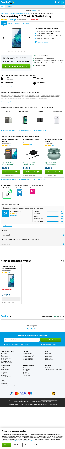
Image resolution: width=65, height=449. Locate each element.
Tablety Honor (48, 358)
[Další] (29, 38)
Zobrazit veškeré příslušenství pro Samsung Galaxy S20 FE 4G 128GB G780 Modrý (24, 130)
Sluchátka (3, 374)
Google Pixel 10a (4, 359)
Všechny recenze (7, 226)
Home (2, 13)
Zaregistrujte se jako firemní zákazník (53, 369)
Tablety (47, 351)
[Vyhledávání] (62, 6)
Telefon (6, 13)
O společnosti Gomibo (6, 382)
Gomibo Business (49, 367)
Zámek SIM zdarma (43, 42)
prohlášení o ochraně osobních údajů (11, 440)
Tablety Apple (48, 353)
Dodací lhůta (26, 370)
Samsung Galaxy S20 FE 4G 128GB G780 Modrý (42, 13)
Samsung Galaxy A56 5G (6, 358)
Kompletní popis (7, 102)
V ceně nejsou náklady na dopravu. (49, 400)
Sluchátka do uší (4, 372)
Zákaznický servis (28, 366)
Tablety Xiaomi (48, 356)
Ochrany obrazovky (5, 369)
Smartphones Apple (27, 353)
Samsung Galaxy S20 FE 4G (22, 13)
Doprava (25, 372)
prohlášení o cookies (28, 440)
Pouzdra (3, 367)
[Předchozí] (3, 38)
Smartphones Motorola (28, 358)
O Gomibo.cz (11, 404)
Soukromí (17, 404)
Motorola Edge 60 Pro (6, 361)
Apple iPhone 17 (4, 353)
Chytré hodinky (4, 375)
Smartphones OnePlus (28, 356)
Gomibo (3, 380)
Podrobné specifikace (8, 87)
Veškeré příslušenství (5, 377)
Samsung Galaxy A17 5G (6, 362)
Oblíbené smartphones (8, 351)
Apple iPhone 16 (4, 355)
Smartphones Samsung (28, 355)
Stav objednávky (26, 369)
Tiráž (22, 404)
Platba (24, 367)
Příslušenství (5, 366)
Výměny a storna (27, 374)
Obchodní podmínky (42, 404)
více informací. (49, 401)
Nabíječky (3, 370)
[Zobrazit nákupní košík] (62, 2)
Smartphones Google (28, 359)
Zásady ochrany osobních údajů (8, 385)
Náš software (4, 383)
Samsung (12, 13)
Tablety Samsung (49, 355)
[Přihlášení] (56, 2)
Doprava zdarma (10, 175)
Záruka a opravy (26, 375)
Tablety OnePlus (49, 359)
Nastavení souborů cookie (31, 404)
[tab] (8, 51)
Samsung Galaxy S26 (5, 356)
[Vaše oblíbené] (59, 2)
